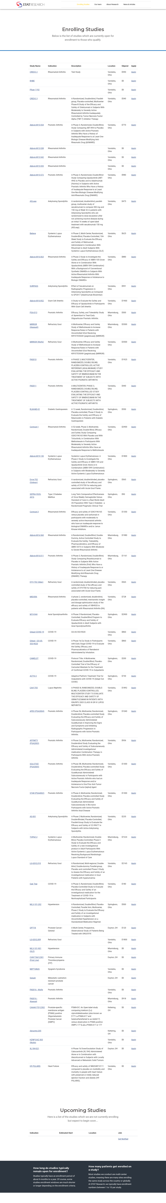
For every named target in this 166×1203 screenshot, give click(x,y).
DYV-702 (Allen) (36, 582)
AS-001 (33, 816)
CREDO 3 (34, 98)
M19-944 (33, 614)
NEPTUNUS (35, 969)
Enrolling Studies (83, 4)
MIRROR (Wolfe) (37, 342)
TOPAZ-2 (33, 837)
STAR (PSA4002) (37, 793)
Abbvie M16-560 (37, 535)
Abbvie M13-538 (37, 148)
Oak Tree (33, 884)
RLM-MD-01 (35, 409)
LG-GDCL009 (35, 939)
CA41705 (34, 688)
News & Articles (129, 4)
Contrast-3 (34, 512)
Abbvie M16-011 (37, 556)
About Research (112, 4)
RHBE (32, 81)
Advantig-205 (35, 1031)
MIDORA (33, 597)
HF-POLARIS (35, 1066)
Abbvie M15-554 (37, 125)
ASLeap (33, 201)
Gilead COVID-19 (37, 632)
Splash (33, 978)
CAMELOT (34, 658)
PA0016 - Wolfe (36, 990)
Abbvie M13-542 (37, 157)
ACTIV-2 (33, 676)
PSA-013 (33, 312)
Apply (133, 72)
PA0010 (33, 359)
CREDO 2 (34, 72)
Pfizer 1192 (34, 90)
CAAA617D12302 (37, 1007)
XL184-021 (34, 1048)
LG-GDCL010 (35, 863)
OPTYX (33, 928)
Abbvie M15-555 (37, 166)
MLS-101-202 (35, 904)
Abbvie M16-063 (37, 257)
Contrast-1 (34, 427)
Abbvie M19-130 (37, 456)
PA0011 (33, 386)
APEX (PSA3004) (37, 711)
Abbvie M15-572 (37, 175)
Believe (33, 233)
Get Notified (123, 1139)
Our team (97, 4)
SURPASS (34, 286)
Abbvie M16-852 (37, 301)
